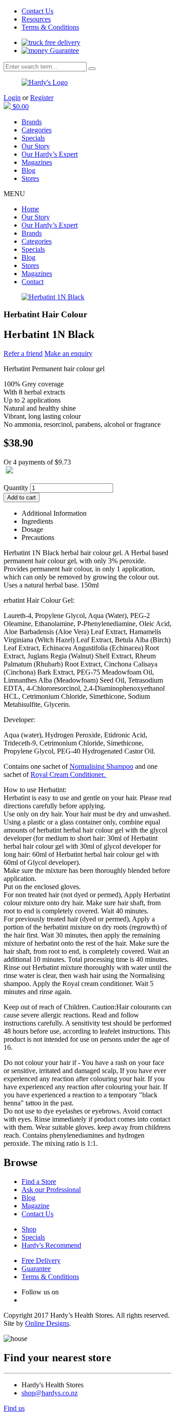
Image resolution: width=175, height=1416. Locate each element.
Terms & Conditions (50, 27)
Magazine (35, 1206)
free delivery (61, 42)
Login (12, 97)
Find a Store (39, 1181)
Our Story (36, 146)
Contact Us (37, 11)
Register (41, 97)
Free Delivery (41, 1260)
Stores (30, 178)
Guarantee (63, 50)
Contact (33, 281)
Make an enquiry (68, 353)
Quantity (16, 487)
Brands (32, 122)
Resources (36, 19)
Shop (29, 1229)
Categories (37, 130)
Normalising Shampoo (101, 766)
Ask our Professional (51, 1189)
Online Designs (47, 1323)
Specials (33, 138)
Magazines (37, 162)
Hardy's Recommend (51, 1245)
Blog (28, 170)
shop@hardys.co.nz (50, 1393)
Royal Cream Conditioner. (69, 774)
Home (30, 209)
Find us (14, 1408)
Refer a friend (23, 353)
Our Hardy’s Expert (50, 154)
